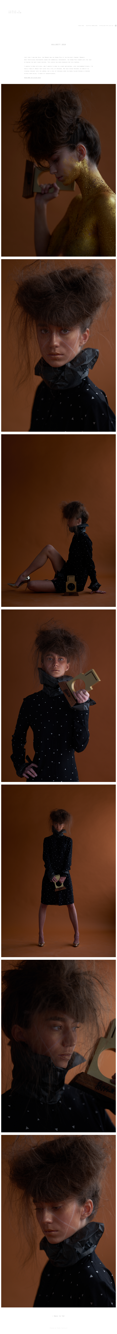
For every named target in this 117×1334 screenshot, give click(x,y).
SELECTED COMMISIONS (91, 25)
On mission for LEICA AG (106, 25)
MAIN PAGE (81, 25)
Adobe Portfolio (62, 1328)
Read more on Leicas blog (32, 77)
